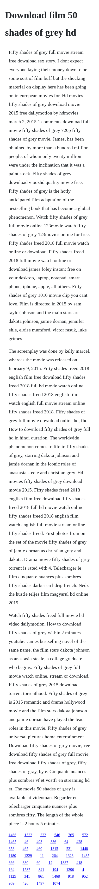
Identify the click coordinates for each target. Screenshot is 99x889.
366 (11, 863)
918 (71, 876)
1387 (64, 863)
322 (43, 835)
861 (41, 876)
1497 (40, 883)
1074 (56, 883)
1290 (70, 870)
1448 (84, 849)
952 (85, 876)
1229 (28, 856)
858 (11, 849)
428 (79, 842)
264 (55, 856)
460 (39, 849)
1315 (54, 849)
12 (50, 863)
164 (11, 870)
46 (26, 842)
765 (71, 835)
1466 (12, 835)
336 (53, 842)
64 (66, 842)
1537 (26, 870)
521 (69, 849)
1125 (12, 876)
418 (79, 863)
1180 (12, 856)
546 (57, 835)
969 (11, 883)
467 (25, 849)
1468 (56, 876)
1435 (85, 856)
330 (25, 863)
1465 (12, 842)
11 (42, 856)
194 (55, 870)
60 (38, 863)
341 (41, 870)
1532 (28, 835)
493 (39, 842)
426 (25, 883)
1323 (70, 856)
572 (85, 835)
